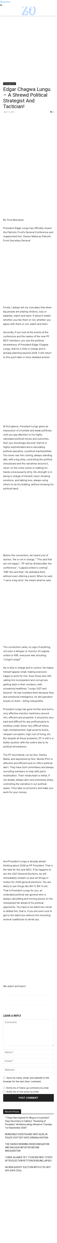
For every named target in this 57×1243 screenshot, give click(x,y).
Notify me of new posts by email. (22, 1091)
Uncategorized (9, 84)
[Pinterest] (21, 119)
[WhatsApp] (28, 119)
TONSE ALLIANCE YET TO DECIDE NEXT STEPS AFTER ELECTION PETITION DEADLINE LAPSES (28, 1159)
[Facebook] (6, 119)
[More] (35, 119)
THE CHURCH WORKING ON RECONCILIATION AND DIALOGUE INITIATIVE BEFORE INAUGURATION (27, 1147)
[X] (13, 119)
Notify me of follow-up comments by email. (27, 1088)
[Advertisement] (28, 52)
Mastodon (5, 1)
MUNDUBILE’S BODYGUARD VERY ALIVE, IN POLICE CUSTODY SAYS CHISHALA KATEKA (26, 1136)
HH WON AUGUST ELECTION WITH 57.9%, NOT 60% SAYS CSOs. (28, 1169)
